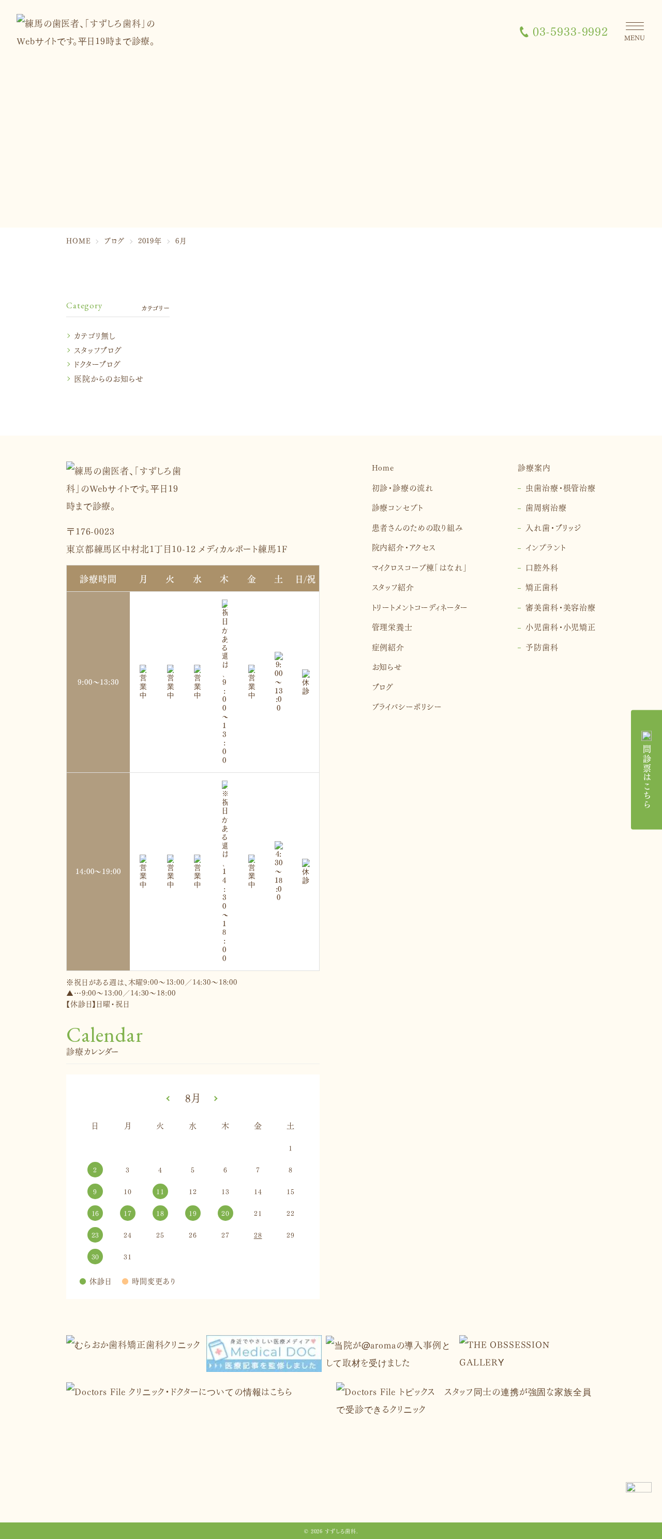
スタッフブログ (98, 349)
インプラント (545, 546)
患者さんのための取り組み (417, 527)
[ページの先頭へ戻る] (639, 1495)
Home (383, 467)
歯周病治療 (545, 507)
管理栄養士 (392, 626)
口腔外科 (541, 567)
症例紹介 (388, 646)
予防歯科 (541, 646)
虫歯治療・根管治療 (560, 487)
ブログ (383, 686)
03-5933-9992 (570, 31)
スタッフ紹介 (393, 586)
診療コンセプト (397, 507)
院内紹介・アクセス (404, 546)
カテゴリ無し (95, 335)
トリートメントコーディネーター (420, 606)
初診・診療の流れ (402, 487)
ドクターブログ (97, 363)
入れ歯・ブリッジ (553, 527)
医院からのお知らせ (109, 378)
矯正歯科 (541, 586)
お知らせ (387, 666)
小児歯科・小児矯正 (560, 626)
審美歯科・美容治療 (560, 606)
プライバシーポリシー (407, 706)
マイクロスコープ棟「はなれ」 (420, 567)
